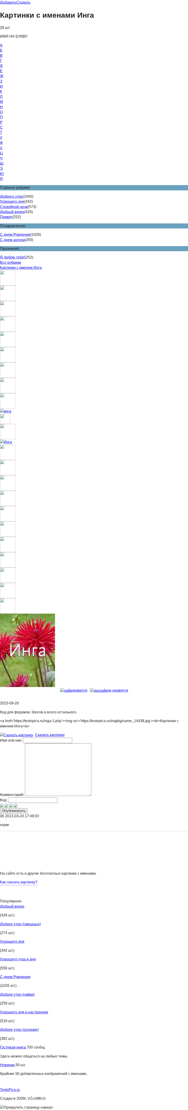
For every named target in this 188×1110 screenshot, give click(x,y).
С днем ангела (12, 240)
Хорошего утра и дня (18, 959)
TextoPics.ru (10, 1090)
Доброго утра (11, 196)
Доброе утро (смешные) (20, 924)
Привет (6, 217)
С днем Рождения (15, 234)
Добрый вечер (12, 212)
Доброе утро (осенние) (19, 1030)
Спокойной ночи (14, 207)
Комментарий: (12, 795)
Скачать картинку (50, 735)
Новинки (8, 1065)
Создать (23, 2)
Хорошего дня (12, 201)
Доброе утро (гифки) (17, 994)
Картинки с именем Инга (21, 268)
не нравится (117, 690)
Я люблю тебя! (12, 257)
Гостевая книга (13, 1047)
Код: (3, 800)
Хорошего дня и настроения (24, 1012)
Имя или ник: (11, 740)
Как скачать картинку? (18, 882)
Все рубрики (10, 262)
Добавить (8, 2)
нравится (79, 690)
